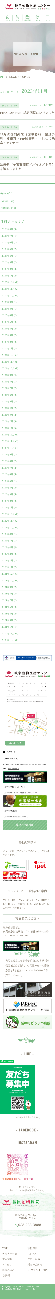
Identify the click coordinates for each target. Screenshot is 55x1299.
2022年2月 (9, 560)
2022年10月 (10, 527)
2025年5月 (9, 322)
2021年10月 (10, 580)
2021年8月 (9, 594)
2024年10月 (10, 368)
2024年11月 (10, 362)
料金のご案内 (35, 1264)
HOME (1, 77)
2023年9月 (9, 454)
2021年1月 (9, 627)
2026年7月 (9, 236)
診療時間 (27, 20)
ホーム (8, 20)
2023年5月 (9, 481)
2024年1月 (9, 428)
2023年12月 (10, 435)
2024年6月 (9, 395)
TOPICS (9, 208)
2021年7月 (9, 600)
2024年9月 (9, 375)
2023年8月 (9, 461)
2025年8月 (9, 309)
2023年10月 (10, 448)
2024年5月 (9, 401)
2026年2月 (9, 269)
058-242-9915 (13, 768)
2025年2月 (9, 342)
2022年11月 (10, 521)
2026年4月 (9, 256)
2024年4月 (9, 408)
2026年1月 (9, 276)
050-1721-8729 (19, 935)
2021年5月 (9, 607)
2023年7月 (9, 468)
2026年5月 (9, 249)
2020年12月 (10, 633)
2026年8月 (9, 229)
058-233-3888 (29, 1225)
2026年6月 (9, 242)
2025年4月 (9, 329)
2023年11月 (10, 441)
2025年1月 (9, 348)
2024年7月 (9, 388)
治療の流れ (8, 1270)
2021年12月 (10, 574)
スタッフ (32, 1254)
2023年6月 (9, 474)
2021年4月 (9, 614)
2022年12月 (10, 514)
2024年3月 (9, 415)
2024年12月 (10, 355)
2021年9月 (9, 587)
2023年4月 (9, 488)
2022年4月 (9, 547)
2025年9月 (9, 302)
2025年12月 (10, 282)
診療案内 (32, 1248)
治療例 (6, 1275)
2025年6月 (9, 315)
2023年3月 (9, 494)
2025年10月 (10, 295)
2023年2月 (9, 501)
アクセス (37, 20)
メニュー (47, 20)
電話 (17, 20)
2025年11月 (10, 289)
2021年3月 (9, 620)
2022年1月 (9, 567)
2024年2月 (9, 421)
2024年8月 (9, 382)
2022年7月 (9, 541)
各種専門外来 (9, 1254)
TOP (5, 1248)
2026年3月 (9, 262)
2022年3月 (9, 554)
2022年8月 (9, 534)
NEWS (9, 201)
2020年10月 (10, 640)
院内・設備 (34, 1259)
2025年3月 (9, 335)
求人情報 (7, 1259)
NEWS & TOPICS (38, 1270)
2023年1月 (9, 507)
